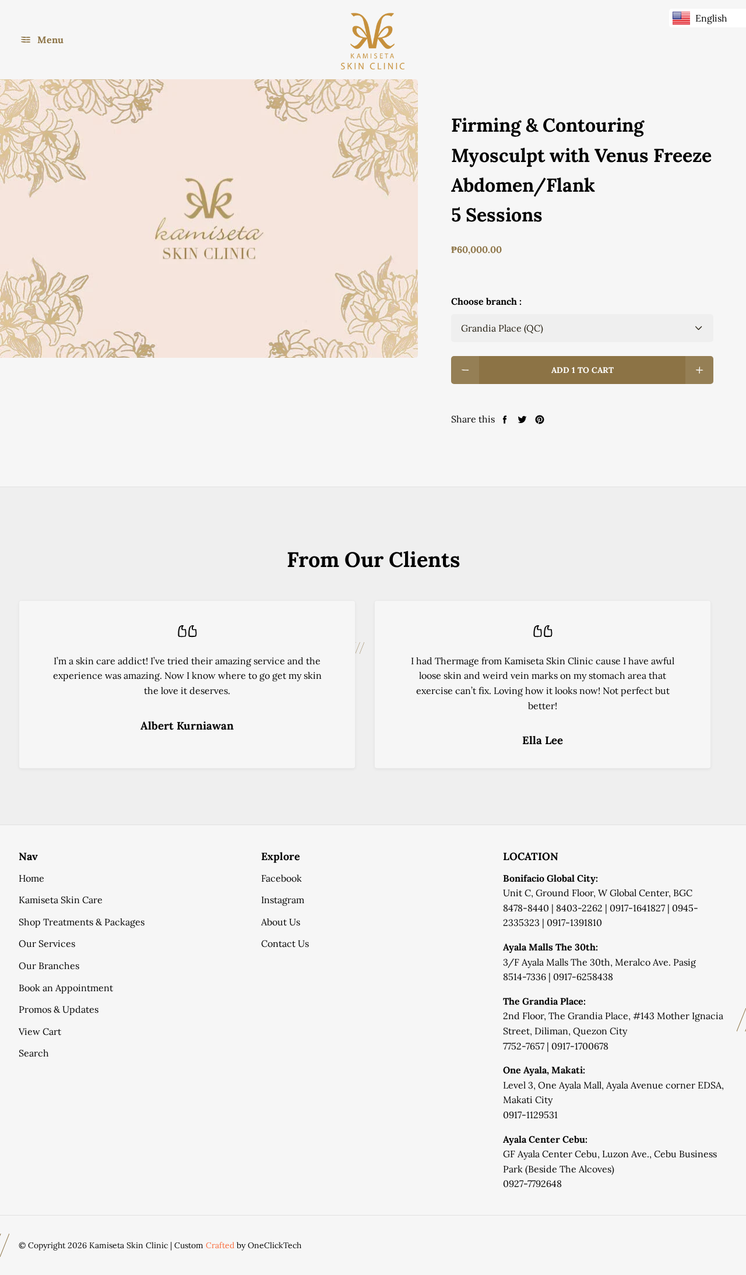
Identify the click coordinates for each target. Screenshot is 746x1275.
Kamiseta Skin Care (61, 900)
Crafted (220, 1245)
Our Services (47, 943)
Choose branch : (486, 301)
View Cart (40, 1031)
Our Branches (49, 965)
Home (31, 878)
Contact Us (285, 943)
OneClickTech (274, 1245)
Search (34, 1053)
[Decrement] (465, 370)
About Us (280, 922)
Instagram (282, 900)
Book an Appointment (66, 988)
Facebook (281, 878)
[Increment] (699, 370)
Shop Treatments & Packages (82, 922)
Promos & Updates (58, 1009)
